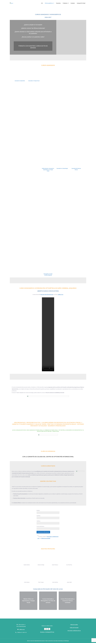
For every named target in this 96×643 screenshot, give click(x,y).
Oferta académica (49, 3)
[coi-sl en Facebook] (45, 629)
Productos (65, 3)
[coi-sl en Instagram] (47, 629)
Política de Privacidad (74, 627)
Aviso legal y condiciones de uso (74, 630)
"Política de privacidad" (45, 538)
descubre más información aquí (46, 294)
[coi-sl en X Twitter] (49, 629)
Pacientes (58, 3)
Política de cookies (74, 624)
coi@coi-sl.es (60, 294)
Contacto (73, 3)
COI (42, 3)
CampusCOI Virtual (81, 3)
